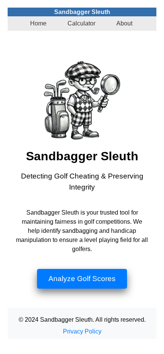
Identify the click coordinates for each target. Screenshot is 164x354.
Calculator (81, 23)
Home (38, 23)
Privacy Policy (82, 331)
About (124, 23)
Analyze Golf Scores (82, 279)
